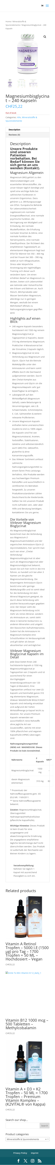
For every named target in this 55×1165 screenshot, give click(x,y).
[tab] (27, 129)
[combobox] (28, 1139)
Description (14, 129)
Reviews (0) (14, 134)
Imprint (34, 1153)
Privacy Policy (20, 1153)
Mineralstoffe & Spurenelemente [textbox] (26, 1139)
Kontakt (31, 168)
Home (8, 21)
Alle (19, 117)
